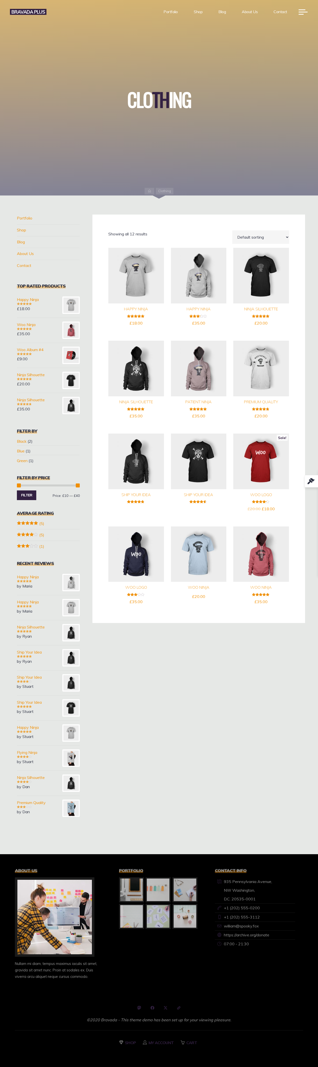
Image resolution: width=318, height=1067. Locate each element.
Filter (26, 495)
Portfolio (24, 218)
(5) (30, 523)
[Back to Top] (298, 1047)
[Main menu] (303, 11)
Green (22, 460)
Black (22, 441)
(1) (30, 546)
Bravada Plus (28, 12)
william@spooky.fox (241, 925)
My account (161, 1042)
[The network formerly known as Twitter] (165, 1008)
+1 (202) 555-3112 (242, 917)
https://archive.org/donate (246, 934)
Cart (191, 1042)
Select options (136, 459)
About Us (25, 253)
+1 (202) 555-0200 (242, 907)
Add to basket (139, 274)
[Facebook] (152, 1008)
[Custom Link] (178, 1008)
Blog (21, 241)
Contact (24, 265)
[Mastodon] (139, 1008)
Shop (21, 229)
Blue (21, 450)
